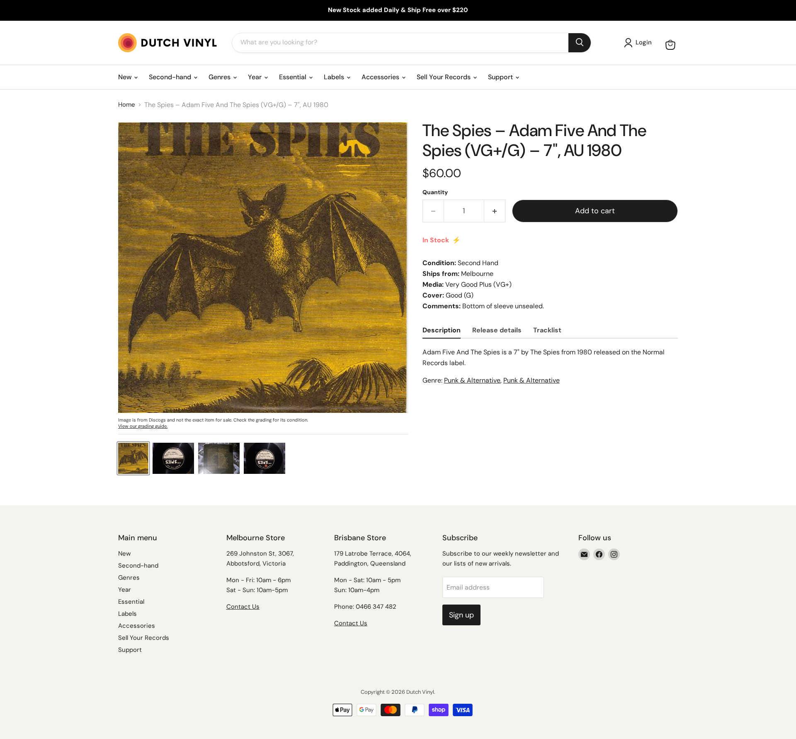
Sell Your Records (444, 77)
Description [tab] (441, 330)
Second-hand (171, 77)
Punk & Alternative (472, 380)
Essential (293, 77)
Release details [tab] (497, 330)
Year (255, 77)
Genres (220, 77)
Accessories (381, 77)
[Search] (579, 42)
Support (501, 77)
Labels (335, 77)
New (125, 77)
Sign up (461, 615)
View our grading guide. (142, 426)
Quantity (435, 192)
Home (126, 104)
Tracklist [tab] (547, 330)
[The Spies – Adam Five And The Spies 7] (133, 458)
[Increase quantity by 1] (494, 211)
